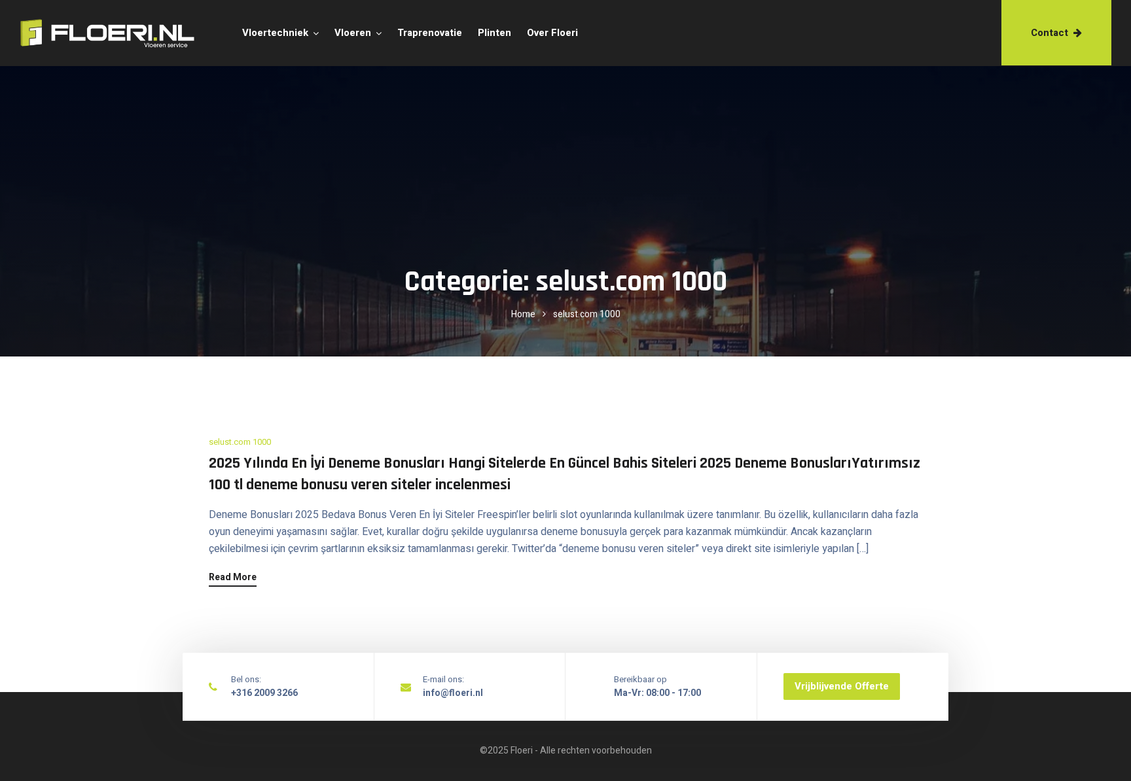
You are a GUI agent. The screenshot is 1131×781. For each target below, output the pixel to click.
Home (523, 314)
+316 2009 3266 (264, 693)
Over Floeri (552, 33)
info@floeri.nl (453, 693)
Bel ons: (246, 679)
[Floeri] (86, 33)
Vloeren (352, 33)
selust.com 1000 (240, 442)
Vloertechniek (275, 33)
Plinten (494, 33)
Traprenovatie (429, 33)
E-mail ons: (443, 679)
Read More (233, 578)
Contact (1049, 33)
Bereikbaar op (640, 679)
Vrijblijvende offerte (842, 686)
